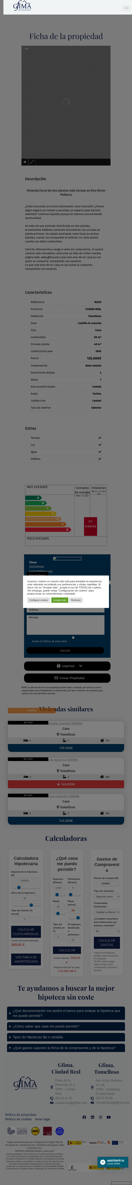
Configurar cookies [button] (38, 600)
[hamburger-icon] (126, 7)
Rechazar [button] (76, 600)
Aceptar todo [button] (59, 600)
